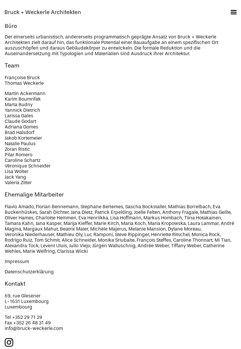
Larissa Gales (19, 115)
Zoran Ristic (17, 149)
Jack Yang (15, 177)
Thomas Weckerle (24, 83)
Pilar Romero (18, 154)
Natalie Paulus (20, 143)
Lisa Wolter (17, 171)
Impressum (17, 261)
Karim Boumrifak (23, 99)
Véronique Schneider (28, 166)
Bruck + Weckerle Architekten (42, 12)
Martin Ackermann (25, 93)
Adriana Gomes (21, 127)
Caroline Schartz (23, 160)
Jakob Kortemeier (23, 138)
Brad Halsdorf (19, 132)
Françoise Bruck (22, 77)
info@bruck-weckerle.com (34, 328)
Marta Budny (19, 104)
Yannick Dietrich (22, 110)
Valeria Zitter (18, 182)
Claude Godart (20, 121)
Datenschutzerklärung (29, 272)
